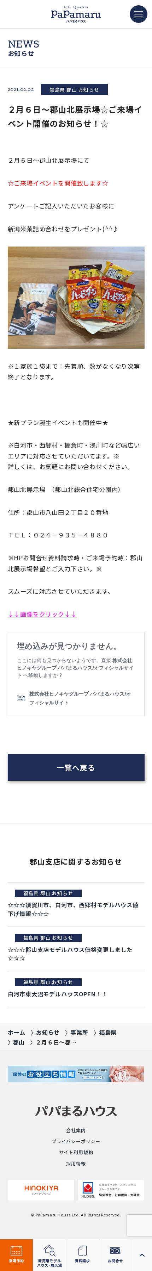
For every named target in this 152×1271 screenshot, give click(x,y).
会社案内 (76, 1130)
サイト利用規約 (76, 1152)
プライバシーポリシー (76, 1141)
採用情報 (76, 1163)
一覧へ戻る (76, 767)
